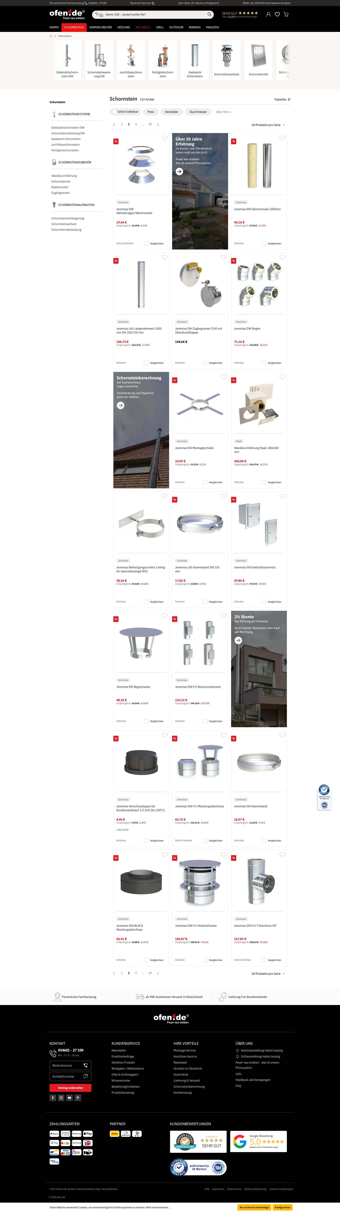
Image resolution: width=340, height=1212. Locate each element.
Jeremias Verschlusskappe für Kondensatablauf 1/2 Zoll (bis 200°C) (140, 808)
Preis (151, 112)
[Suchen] (210, 14)
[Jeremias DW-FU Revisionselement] (200, 643)
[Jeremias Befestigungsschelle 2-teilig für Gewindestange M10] (141, 523)
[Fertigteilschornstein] (163, 55)
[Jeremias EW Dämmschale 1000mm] (259, 165)
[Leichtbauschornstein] (131, 55)
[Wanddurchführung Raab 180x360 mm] (259, 404)
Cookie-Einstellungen (281, 1189)
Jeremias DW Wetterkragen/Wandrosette (134, 211)
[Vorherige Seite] (114, 125)
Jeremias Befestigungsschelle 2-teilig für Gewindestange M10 (140, 569)
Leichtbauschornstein (131, 74)
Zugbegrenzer (60, 193)
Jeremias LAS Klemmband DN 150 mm (197, 569)
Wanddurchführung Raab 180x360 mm (256, 450)
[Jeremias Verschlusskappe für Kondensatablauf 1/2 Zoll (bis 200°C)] (141, 762)
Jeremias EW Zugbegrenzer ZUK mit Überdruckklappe (198, 330)
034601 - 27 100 (70, 1050)
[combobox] (156, 14)
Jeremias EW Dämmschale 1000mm (257, 209)
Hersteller (171, 112)
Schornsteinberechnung (189, 1086)
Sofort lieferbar (128, 111)
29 (151, 124)
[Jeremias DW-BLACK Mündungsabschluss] (141, 882)
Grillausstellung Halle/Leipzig (260, 1056)
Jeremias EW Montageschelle (194, 448)
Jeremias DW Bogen (247, 328)
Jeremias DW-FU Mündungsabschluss (199, 806)
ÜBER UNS (244, 1043)
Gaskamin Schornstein (195, 74)
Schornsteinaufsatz (226, 74)
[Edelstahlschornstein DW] (67, 55)
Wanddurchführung (64, 176)
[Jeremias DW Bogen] (259, 285)
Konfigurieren (282, 1207)
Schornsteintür (258, 74)
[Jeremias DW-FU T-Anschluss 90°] (259, 882)
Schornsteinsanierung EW (99, 74)
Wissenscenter (121, 1080)
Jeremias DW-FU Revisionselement (198, 687)
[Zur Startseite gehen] (67, 14)
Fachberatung (183, 1092)
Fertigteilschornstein (163, 74)
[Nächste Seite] (158, 125)
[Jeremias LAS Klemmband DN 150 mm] (200, 523)
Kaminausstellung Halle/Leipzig (262, 1050)
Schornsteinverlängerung (67, 218)
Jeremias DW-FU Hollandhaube (196, 925)
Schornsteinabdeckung (66, 229)
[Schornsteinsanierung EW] (99, 55)
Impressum (218, 1189)
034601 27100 (97, 3)
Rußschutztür (60, 187)
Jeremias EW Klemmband (250, 806)
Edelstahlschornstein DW (67, 74)
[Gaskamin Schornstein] (195, 55)
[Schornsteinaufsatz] (226, 55)
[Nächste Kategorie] (282, 60)
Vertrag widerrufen (70, 1088)
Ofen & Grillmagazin (125, 1074)
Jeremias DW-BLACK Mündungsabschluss (129, 927)
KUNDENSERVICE (126, 1043)
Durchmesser (198, 112)
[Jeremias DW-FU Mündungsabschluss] (200, 762)
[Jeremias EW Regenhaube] (141, 643)
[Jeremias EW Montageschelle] (200, 404)
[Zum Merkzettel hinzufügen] (165, 137)
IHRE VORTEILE (186, 1043)
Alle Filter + (224, 112)
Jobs (239, 1074)
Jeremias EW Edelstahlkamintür (255, 567)
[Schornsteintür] (258, 55)
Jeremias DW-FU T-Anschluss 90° (255, 925)
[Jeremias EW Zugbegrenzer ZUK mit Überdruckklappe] (200, 285)
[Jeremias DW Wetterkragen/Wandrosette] (141, 165)
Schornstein (57, 102)
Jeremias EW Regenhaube (133, 687)
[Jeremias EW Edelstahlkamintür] (259, 523)
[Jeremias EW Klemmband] (259, 762)
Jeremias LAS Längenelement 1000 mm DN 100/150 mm (139, 330)
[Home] (51, 36)
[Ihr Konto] (268, 14)
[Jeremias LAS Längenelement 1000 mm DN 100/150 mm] (141, 285)
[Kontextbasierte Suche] (99, 15)
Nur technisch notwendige (254, 1207)
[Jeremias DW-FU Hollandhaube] (200, 882)
